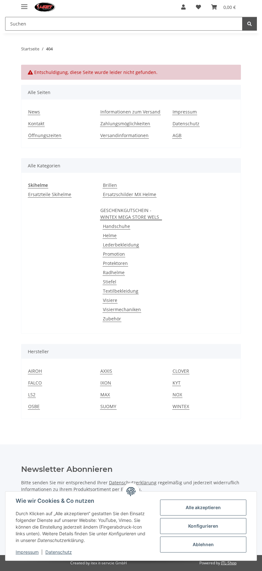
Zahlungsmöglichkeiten (125, 124)
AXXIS (106, 371)
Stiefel (109, 282)
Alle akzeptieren (203, 507)
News (34, 112)
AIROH (35, 371)
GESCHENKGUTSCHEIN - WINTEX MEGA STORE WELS (129, 213)
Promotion (114, 254)
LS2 (31, 395)
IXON (105, 383)
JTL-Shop (228, 563)
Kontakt (36, 124)
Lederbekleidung (121, 245)
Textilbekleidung (120, 291)
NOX (177, 395)
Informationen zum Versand (130, 112)
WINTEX (181, 406)
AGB (177, 135)
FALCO (35, 383)
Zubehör (112, 319)
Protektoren (115, 263)
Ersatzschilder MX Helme (129, 194)
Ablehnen (203, 544)
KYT (177, 383)
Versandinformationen (124, 135)
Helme (110, 235)
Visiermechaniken (122, 309)
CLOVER (181, 371)
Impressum (27, 552)
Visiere (110, 300)
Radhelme (114, 272)
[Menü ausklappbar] (24, 4)
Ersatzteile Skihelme (49, 194)
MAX (105, 395)
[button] (183, 7)
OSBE (34, 406)
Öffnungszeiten (44, 135)
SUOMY (108, 406)
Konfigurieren (203, 526)
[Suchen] (249, 24)
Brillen (110, 185)
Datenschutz (58, 552)
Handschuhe (116, 226)
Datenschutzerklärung (133, 482)
